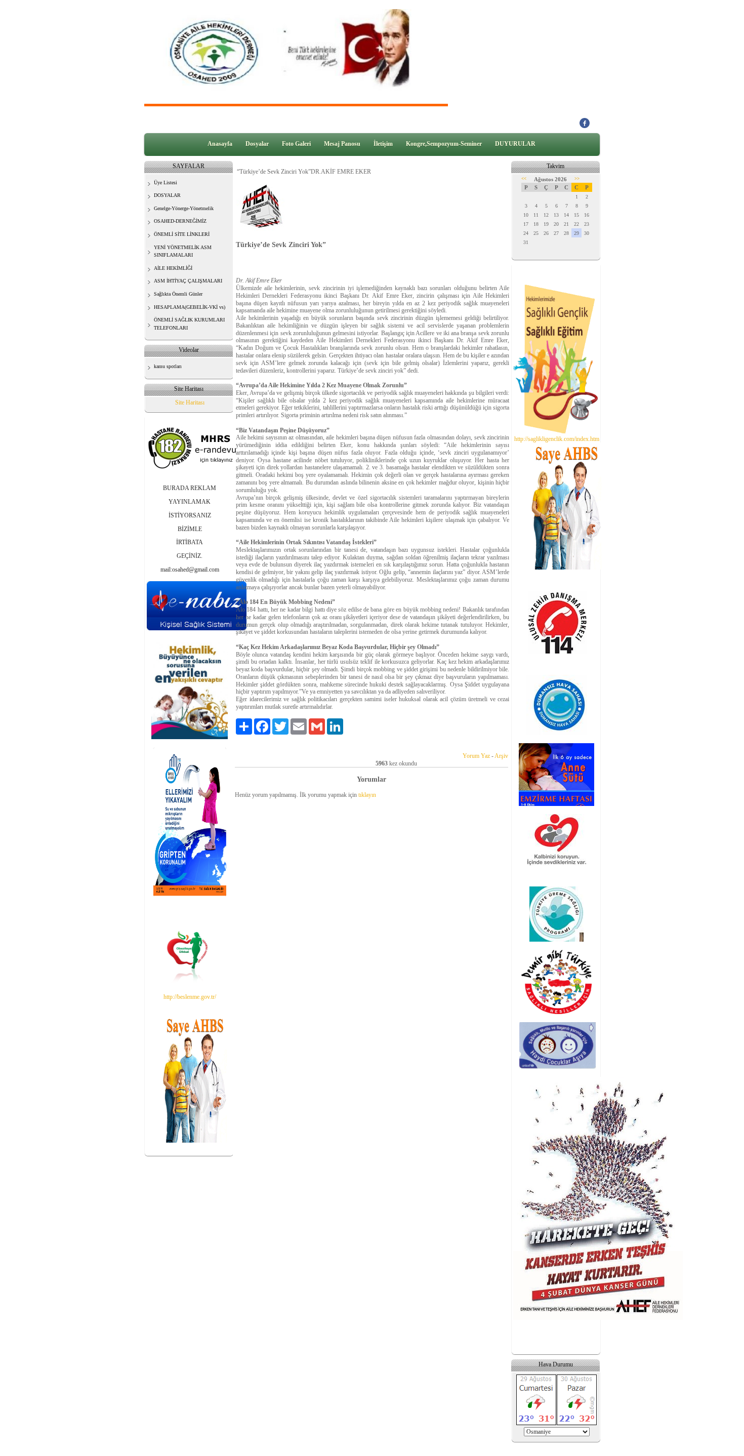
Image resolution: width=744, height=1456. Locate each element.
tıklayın (367, 794)
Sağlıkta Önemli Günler (178, 294)
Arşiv (501, 755)
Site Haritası (189, 402)
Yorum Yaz (476, 755)
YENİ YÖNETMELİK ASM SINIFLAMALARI (183, 251)
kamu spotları (168, 366)
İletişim (383, 143)
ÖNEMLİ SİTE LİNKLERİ (182, 234)
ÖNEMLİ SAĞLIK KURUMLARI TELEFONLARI (189, 324)
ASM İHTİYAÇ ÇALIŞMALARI (188, 281)
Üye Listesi (165, 182)
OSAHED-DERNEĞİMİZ (180, 221)
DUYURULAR (515, 143)
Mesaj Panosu (342, 143)
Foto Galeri (296, 143)
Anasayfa (220, 143)
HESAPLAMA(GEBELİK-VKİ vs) (189, 307)
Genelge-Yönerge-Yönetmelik (184, 208)
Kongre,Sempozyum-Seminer (444, 143)
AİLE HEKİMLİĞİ (173, 268)
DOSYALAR (167, 195)
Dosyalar (257, 143)
